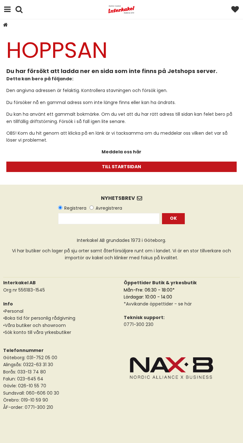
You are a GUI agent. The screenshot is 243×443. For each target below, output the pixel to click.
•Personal (13, 311)
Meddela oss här (121, 152)
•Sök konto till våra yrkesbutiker (37, 332)
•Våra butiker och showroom (34, 325)
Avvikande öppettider (149, 304)
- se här (182, 304)
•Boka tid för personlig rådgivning (39, 318)
